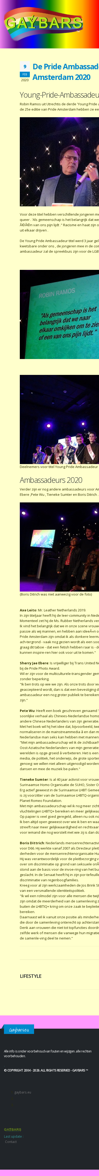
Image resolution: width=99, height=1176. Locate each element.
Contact (11, 1141)
